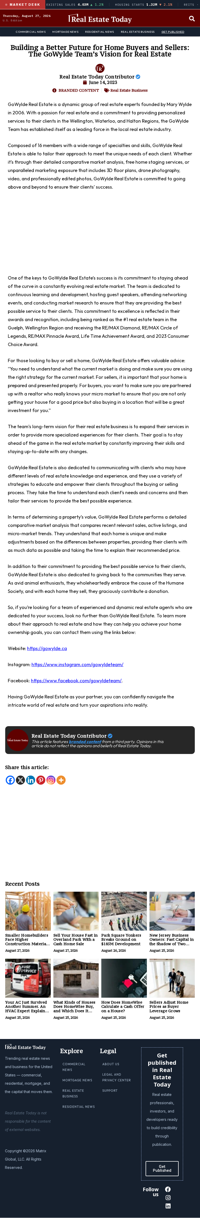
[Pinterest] (40, 780)
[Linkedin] (30, 780)
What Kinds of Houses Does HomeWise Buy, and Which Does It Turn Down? (74, 1009)
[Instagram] (50, 780)
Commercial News (31, 32)
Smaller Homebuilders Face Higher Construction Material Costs (26, 942)
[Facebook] (10, 780)
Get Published (172, 32)
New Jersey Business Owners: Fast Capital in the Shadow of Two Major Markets (171, 942)
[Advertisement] (100, 235)
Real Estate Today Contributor (97, 77)
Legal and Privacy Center (116, 1077)
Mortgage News (65, 32)
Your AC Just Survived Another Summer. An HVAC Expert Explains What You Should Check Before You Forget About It (28, 1013)
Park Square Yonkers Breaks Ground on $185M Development (121, 939)
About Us (110, 1064)
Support (110, 1091)
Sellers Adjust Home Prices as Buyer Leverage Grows (169, 1007)
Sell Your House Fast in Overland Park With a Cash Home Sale (75, 939)
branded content (85, 741)
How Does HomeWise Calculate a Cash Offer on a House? (123, 1007)
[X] (20, 780)
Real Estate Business (138, 32)
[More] (61, 780)
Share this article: (27, 767)
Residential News (99, 32)
